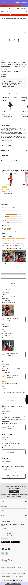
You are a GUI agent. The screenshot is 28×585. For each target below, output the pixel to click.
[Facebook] (3, 549)
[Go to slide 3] (18, 40)
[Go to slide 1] (9, 40)
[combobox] (15, 279)
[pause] (3, 2)
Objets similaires (16, 71)
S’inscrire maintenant (16, 496)
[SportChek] (10, 6)
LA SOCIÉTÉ (4, 506)
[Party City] (24, 6)
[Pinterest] (6, 549)
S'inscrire (4, 528)
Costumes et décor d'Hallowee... (14, 18)
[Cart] (26, 12)
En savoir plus (4, 538)
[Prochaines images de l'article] (25, 32)
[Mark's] (17, 6)
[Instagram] (9, 549)
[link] (6, 69)
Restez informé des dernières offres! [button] (13, 583)
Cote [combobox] (3, 272)
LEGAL (2, 515)
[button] (13, 196)
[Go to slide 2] (14, 40)
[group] (8, 187)
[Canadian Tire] (3, 6)
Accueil (3, 18)
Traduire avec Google (6, 300)
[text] (10, 114)
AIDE (2, 510)
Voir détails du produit (6, 71)
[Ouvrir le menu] (2, 12)
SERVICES (3, 501)
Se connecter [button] (14, 491)
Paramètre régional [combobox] (6, 275)
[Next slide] (26, 2)
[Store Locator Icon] (2, 9)
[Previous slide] (1, 2)
